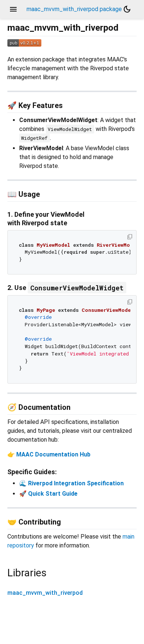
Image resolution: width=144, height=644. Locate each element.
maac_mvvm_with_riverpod (45, 592)
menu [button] (13, 9)
